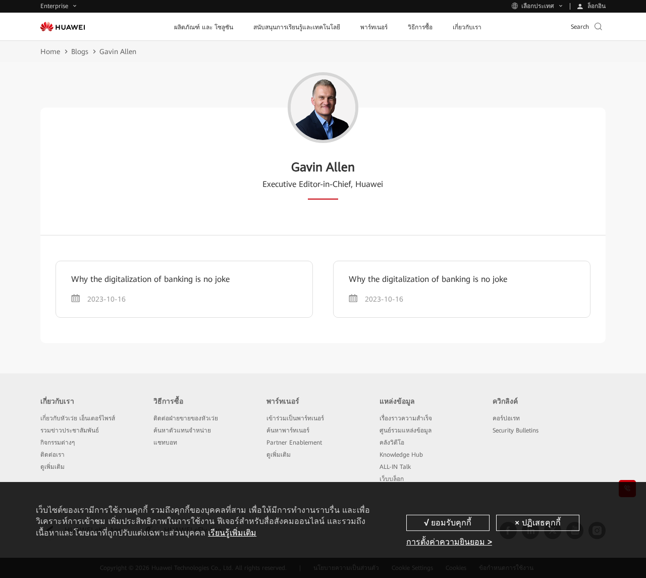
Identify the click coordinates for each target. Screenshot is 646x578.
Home (50, 51)
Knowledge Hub (401, 454)
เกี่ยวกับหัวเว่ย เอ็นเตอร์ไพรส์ (77, 418)
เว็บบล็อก (392, 479)
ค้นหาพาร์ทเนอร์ (287, 430)
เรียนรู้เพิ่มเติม (232, 533)
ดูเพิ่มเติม (52, 466)
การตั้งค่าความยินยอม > (449, 542)
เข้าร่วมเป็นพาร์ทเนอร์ (295, 418)
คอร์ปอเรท (506, 418)
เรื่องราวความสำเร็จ (406, 418)
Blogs (79, 51)
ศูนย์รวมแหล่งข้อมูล (406, 430)
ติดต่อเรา (52, 454)
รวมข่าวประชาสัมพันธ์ (69, 430)
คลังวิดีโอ (392, 442)
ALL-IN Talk (395, 466)
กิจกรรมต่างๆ (57, 442)
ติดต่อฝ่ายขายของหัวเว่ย (185, 418)
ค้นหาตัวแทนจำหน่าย (182, 430)
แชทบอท (165, 442)
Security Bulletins (516, 430)
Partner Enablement (294, 442)
